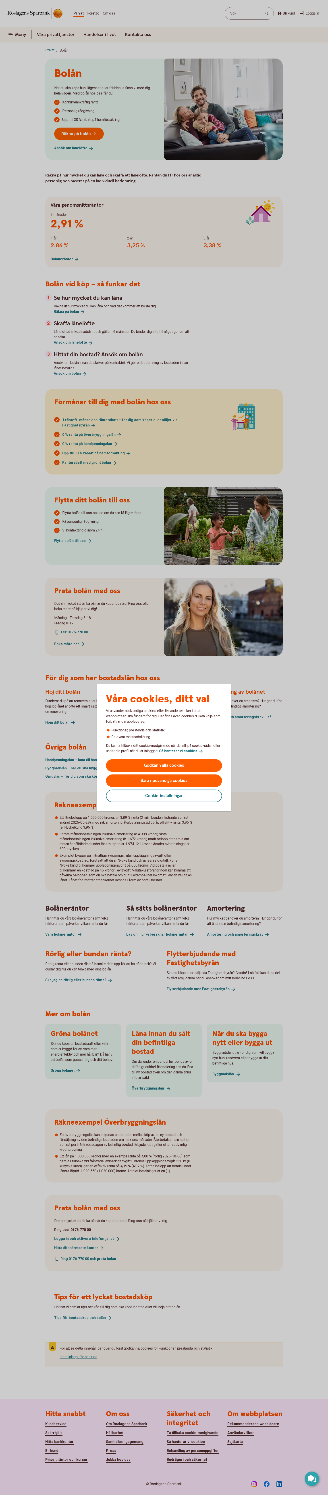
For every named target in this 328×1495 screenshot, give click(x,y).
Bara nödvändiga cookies (164, 780)
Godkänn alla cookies (164, 765)
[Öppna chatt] (312, 1479)
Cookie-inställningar (164, 795)
